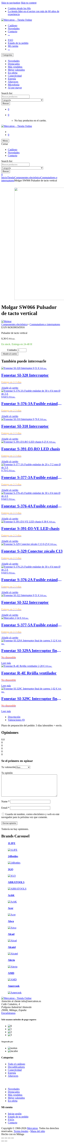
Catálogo (12, 25)
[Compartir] (9, 1138)
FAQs (11, 1119)
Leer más (6, 663)
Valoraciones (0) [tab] (16, 719)
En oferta (12, 72)
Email (5, 807)
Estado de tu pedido (18, 43)
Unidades (12, 350)
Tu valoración (8, 767)
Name (5, 801)
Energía (12, 78)
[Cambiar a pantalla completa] (6, 1138)
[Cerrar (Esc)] (12, 1138)
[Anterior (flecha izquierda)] (2, 1141)
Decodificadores (16, 1067)
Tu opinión (7, 772)
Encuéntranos (8, 1013)
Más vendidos (15, 66)
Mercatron (32, 1128)
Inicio (4, 177)
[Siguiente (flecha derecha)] (6, 1141)
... (9, 34)
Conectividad (15, 75)
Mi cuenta (13, 46)
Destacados (14, 63)
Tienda (10, 177)
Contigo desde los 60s (19, 8)
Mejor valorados (16, 69)
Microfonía (13, 84)
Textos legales (21, 1131)
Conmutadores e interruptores (45, 324)
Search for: (7, 93)
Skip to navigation (10, 2)
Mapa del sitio (37, 1131)
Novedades (14, 28)
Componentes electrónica (27, 177)
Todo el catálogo (16, 1064)
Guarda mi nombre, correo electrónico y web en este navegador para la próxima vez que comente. (30, 816)
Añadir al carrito (10, 354)
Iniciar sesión (14, 1113)
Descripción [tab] (14, 716)
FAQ (10, 40)
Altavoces (13, 81)
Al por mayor (15, 87)
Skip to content (28, 2)
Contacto (12, 31)
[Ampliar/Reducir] (2, 1138)
